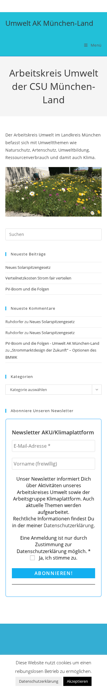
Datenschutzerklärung (69, 525)
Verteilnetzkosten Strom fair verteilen (38, 278)
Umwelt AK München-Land (49, 23)
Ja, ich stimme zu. (57, 558)
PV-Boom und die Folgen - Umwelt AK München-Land (52, 343)
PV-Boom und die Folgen (27, 289)
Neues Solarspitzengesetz (28, 267)
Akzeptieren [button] (77, 681)
